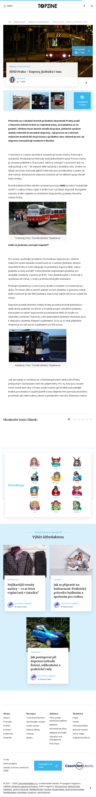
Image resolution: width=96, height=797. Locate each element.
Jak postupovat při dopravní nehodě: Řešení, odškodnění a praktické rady (45, 663)
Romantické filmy (58, 728)
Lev (34, 512)
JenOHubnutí (43, 792)
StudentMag (58, 789)
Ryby (35, 483)
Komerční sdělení (23, 603)
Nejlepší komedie (58, 732)
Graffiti (6, 725)
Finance (58, 579)
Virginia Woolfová (81, 737)
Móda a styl (19, 21)
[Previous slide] (8, 100)
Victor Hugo (78, 733)
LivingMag (21, 792)
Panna (35, 468)
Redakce (21, 78)
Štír (77, 483)
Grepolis (7, 737)
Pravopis (7, 721)
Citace (6, 717)
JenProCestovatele (74, 789)
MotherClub (74, 786)
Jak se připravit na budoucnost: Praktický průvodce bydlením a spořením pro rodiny (70, 590)
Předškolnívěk (36, 789)
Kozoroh (77, 468)
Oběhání (7, 789)
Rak (56, 512)
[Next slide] (69, 100)
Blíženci (77, 512)
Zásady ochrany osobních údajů (16, 769)
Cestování (36, 652)
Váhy (56, 497)
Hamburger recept (35, 721)
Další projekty (10, 763)
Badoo (29, 737)
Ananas (30, 733)
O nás (6, 759)
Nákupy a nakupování (39, 21)
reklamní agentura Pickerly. (24, 786)
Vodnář (35, 497)
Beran (77, 497)
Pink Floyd (54, 743)
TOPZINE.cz (10, 21)
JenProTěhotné (20, 789)
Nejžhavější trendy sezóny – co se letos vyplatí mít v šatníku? (23, 588)
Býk (55, 468)
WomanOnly (61, 786)
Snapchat (8, 733)
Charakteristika (80, 725)
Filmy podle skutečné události (58, 719)
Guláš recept (32, 725)
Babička (53, 724)
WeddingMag (9, 792)
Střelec (56, 483)
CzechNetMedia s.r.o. (28, 783)
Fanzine (47, 789)
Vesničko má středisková (56, 738)
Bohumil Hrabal (80, 729)
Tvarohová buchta (35, 717)
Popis (75, 717)
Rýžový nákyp (33, 729)
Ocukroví (31, 792)
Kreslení (7, 729)
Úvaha (76, 721)
